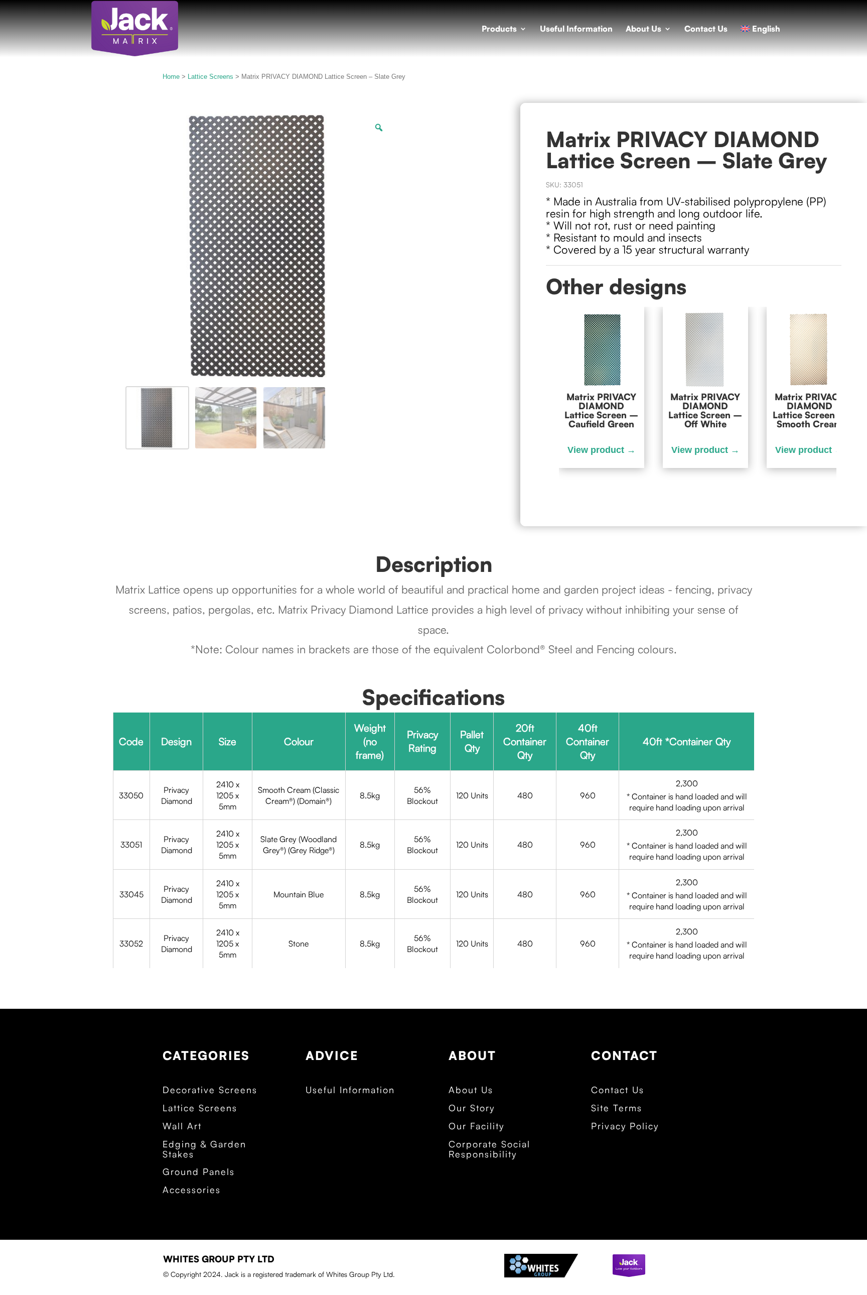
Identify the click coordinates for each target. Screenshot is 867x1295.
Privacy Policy (625, 1126)
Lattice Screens (210, 76)
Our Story (472, 1108)
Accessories (192, 1190)
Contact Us (706, 29)
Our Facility (476, 1126)
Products (499, 29)
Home (171, 76)
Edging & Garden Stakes (204, 1149)
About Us (643, 29)
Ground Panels (199, 1172)
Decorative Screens (210, 1090)
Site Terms (616, 1108)
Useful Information (576, 29)
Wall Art (182, 1126)
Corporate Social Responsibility (489, 1149)
